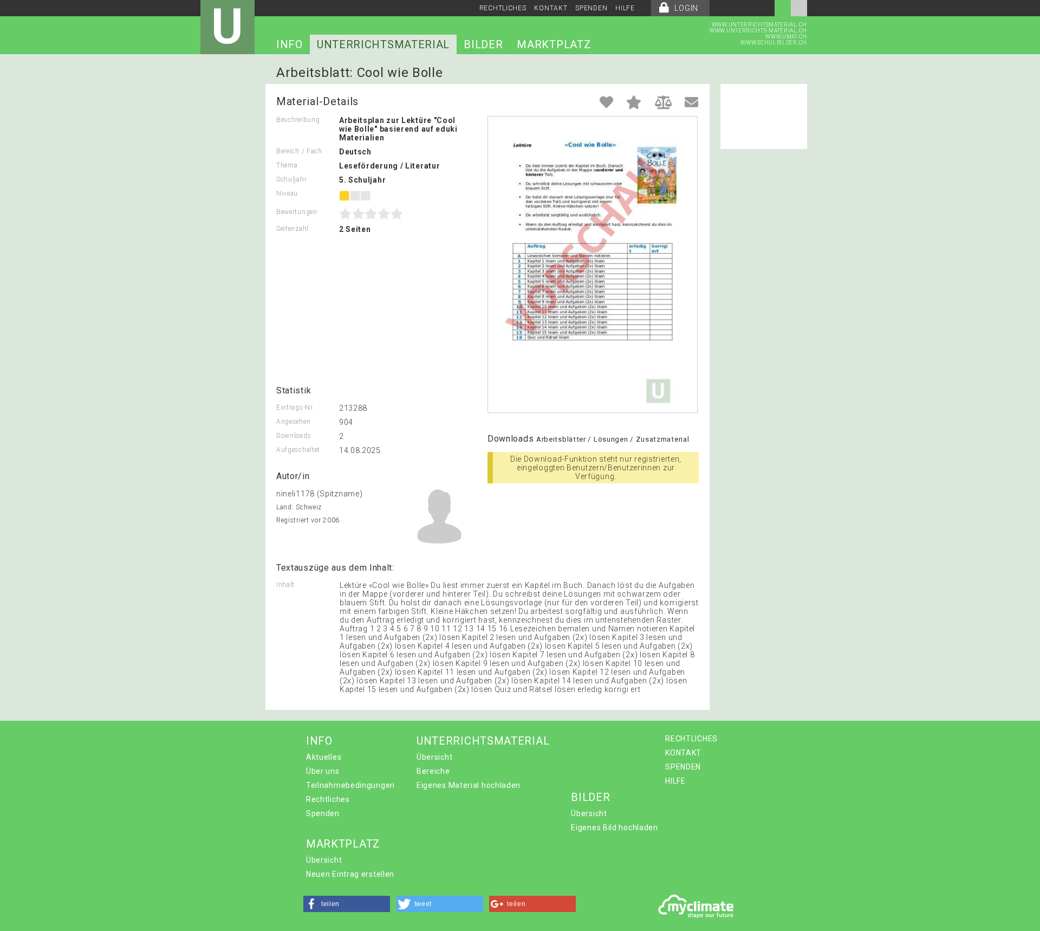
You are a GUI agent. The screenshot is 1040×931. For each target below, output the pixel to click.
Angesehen (293, 421)
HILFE (625, 8)
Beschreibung (298, 120)
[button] (346, 904)
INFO (289, 44)
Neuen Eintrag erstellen (350, 874)
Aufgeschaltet (298, 450)
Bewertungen (296, 212)
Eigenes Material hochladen (469, 785)
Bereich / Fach (299, 151)
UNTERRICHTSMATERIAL (383, 44)
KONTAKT (550, 8)
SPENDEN (591, 8)
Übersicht (434, 757)
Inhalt (285, 585)
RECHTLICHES (502, 8)
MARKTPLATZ (554, 44)
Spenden (323, 813)
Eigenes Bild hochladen (614, 827)
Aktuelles (323, 757)
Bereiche (433, 771)
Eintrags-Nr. (295, 407)
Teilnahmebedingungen (350, 785)
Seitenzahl (292, 228)
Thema (287, 165)
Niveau (287, 193)
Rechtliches (328, 799)
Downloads (293, 435)
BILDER (483, 44)
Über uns (323, 771)
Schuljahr (291, 179)
